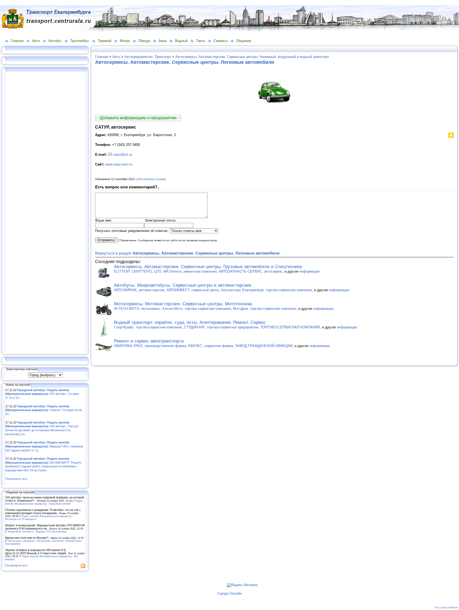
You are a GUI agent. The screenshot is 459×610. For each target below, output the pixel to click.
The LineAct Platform (446, 607)
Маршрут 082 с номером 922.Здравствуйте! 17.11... (44, 446)
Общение (243, 41)
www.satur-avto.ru (119, 164)
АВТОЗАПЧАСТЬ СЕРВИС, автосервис (250, 271)
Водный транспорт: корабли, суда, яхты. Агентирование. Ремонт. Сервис (190, 322)
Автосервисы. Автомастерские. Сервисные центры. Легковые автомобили (184, 62)
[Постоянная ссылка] (151, 179)
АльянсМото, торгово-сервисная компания (196, 309)
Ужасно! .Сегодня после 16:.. (43, 410)
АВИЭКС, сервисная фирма (210, 346)
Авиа (163, 41)
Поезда (144, 41)
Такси (200, 41)
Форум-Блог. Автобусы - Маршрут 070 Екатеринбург (37, 531)
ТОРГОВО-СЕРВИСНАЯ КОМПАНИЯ (290, 327)
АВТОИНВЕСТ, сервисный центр (193, 290)
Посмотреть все (16, 478)
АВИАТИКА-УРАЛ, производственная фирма (150, 346)
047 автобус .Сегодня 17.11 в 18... (42, 393)
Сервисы (221, 41)
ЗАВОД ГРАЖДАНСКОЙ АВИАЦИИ (263, 346)
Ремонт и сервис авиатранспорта (149, 341)
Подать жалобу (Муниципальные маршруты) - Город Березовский (44, 502)
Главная (17, 41)
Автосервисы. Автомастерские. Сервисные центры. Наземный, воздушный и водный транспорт (252, 57)
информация (309, 271)
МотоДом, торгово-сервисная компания (264, 309)
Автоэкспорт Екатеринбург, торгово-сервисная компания (266, 290)
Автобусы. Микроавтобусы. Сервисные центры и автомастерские (182, 285)
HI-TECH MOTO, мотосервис (137, 309)
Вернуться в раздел (187, 253)
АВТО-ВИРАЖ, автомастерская (139, 290)
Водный (181, 41)
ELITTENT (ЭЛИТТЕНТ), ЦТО (137, 271)
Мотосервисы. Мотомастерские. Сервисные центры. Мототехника (183, 303)
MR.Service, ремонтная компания (190, 271)
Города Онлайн (229, 593)
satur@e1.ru (122, 154)
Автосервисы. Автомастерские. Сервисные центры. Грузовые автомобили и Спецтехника (208, 266)
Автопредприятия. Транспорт (147, 57)
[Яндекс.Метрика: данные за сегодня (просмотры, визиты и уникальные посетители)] (242, 585)
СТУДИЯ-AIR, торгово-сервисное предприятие (221, 327)
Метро (125, 41)
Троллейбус (79, 41)
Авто (36, 41)
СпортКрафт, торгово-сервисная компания (148, 327)
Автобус (55, 41)
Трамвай (104, 41)
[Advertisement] (45, 211)
